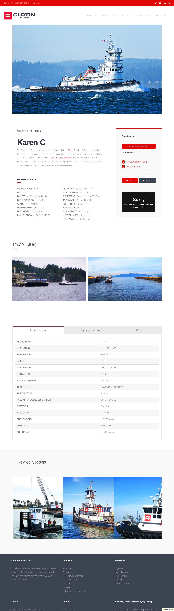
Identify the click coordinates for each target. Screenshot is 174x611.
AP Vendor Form (70, 580)
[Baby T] (49, 513)
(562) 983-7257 (133, 167)
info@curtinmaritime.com (32, 3)
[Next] (160, 279)
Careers (66, 587)
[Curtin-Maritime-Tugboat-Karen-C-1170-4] (49, 279)
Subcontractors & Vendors (74, 591)
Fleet (70, 150)
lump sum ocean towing (61, 158)
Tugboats (119, 568)
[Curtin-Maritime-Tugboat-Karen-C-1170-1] (125, 279)
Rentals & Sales (122, 584)
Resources (67, 572)
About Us (67, 568)
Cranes (118, 580)
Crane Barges (121, 572)
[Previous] (14, 279)
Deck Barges (121, 576)
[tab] (38, 330)
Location (66, 584)
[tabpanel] (87, 387)
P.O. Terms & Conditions (73, 576)
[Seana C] (99, 513)
